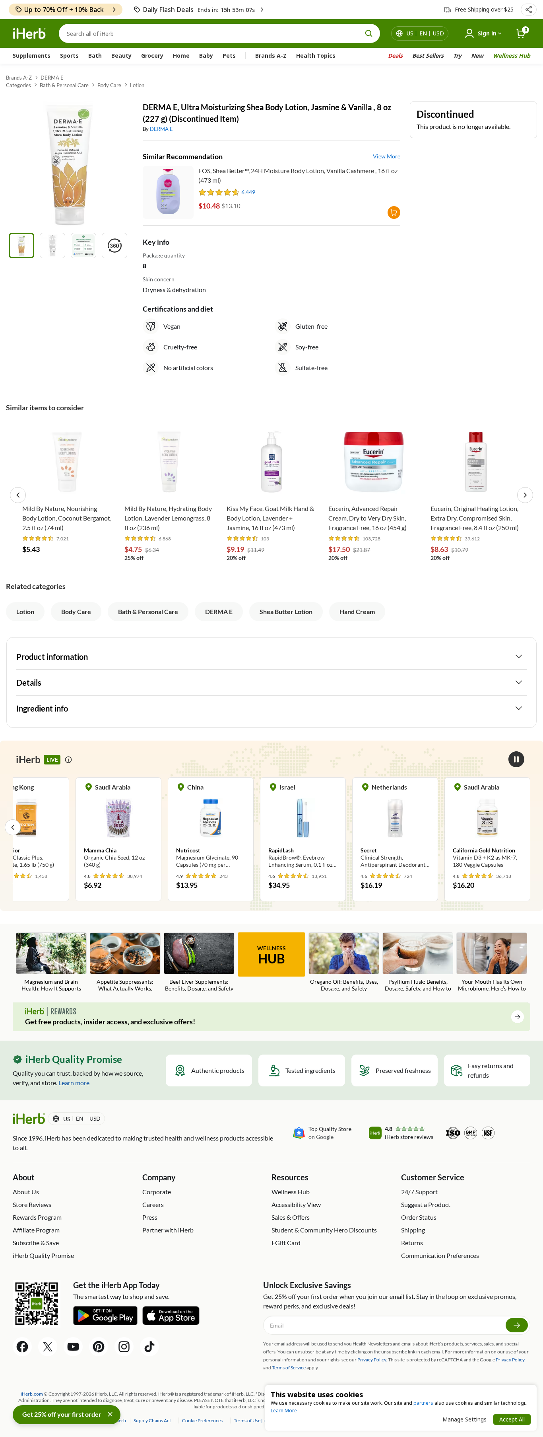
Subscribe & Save (36, 1242)
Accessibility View (296, 1204)
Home (181, 55)
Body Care (109, 85)
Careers (153, 1204)
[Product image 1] (21, 245)
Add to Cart (67, 488)
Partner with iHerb (168, 1230)
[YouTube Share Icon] (73, 1346)
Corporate (156, 1191)
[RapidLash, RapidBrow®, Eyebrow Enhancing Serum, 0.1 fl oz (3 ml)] (302, 827)
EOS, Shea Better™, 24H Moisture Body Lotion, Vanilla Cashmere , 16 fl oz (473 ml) (298, 175)
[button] (529, 10)
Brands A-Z (271, 55)
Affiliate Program (36, 1230)
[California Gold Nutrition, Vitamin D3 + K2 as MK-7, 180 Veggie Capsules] (487, 827)
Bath (95, 55)
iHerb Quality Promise (43, 1255)
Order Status (418, 1217)
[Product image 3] (83, 245)
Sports (69, 55)
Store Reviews (32, 1204)
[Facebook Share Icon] (22, 1346)
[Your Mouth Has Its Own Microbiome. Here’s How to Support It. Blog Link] (491, 962)
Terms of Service (289, 1368)
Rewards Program (37, 1217)
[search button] (369, 33)
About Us (26, 1191)
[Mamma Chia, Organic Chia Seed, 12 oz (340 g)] (118, 827)
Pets (229, 55)
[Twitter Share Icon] (47, 1346)
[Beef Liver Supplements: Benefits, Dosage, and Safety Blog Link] (199, 962)
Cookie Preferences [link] (202, 1420)
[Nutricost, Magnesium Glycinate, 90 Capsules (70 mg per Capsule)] (210, 827)
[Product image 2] (52, 245)
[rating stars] (219, 192)
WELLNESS (271, 955)
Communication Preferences (440, 1255)
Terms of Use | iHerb (255, 1420)
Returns (412, 1242)
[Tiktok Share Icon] (149, 1346)
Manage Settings (464, 1419)
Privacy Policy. (372, 1360)
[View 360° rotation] (114, 245)
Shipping (413, 1230)
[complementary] (202, 1420)
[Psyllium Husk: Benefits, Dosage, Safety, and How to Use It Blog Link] (417, 962)
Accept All (512, 1419)
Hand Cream (357, 611)
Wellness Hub (511, 55)
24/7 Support (419, 1191)
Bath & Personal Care (64, 85)
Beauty (121, 55)
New (477, 55)
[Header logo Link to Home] (29, 33)
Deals (395, 55)
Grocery (152, 55)
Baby (206, 55)
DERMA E (52, 77)
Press (149, 1217)
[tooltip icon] (68, 760)
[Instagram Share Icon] (124, 1346)
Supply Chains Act (153, 1420)
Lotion (137, 85)
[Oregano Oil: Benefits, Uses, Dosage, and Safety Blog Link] (343, 962)
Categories (18, 85)
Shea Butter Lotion (286, 611)
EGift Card (286, 1242)
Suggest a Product (425, 1204)
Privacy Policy (510, 1360)
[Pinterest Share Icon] (98, 1346)
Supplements (31, 55)
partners (423, 1403)
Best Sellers (428, 55)
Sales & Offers (291, 1217)
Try (457, 55)
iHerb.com (32, 1394)
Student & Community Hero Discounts (324, 1230)
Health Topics (315, 55)
